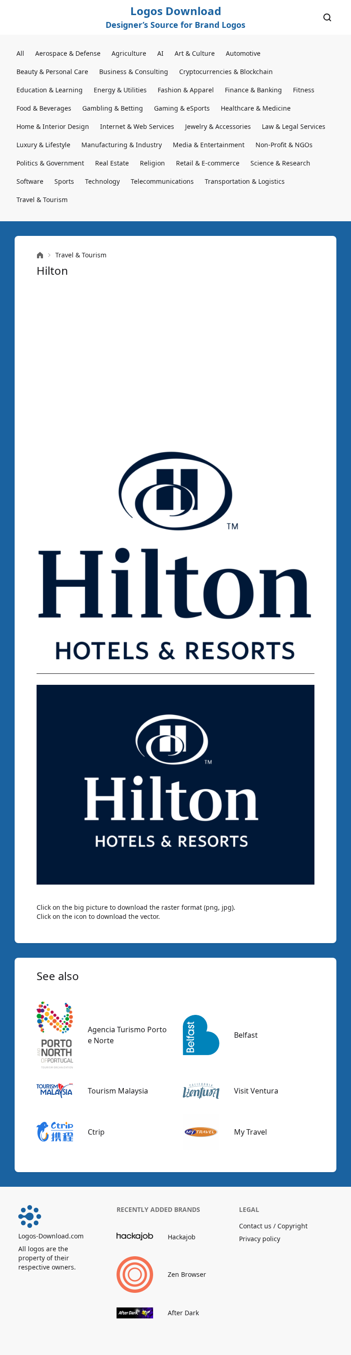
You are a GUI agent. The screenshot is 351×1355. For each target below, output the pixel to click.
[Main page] (40, 255)
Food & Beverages (43, 108)
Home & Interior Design (52, 126)
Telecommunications (162, 181)
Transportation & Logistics (245, 181)
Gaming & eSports (182, 108)
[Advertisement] (175, 364)
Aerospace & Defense (68, 53)
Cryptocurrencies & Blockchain (226, 71)
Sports (64, 181)
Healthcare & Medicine (256, 108)
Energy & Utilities (120, 89)
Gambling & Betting (112, 108)
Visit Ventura (256, 1091)
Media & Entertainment (209, 144)
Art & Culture (195, 53)
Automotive (243, 53)
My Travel (250, 1132)
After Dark (183, 1312)
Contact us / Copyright (273, 1226)
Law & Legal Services (293, 126)
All (20, 53)
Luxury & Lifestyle (43, 144)
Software (29, 181)
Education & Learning (49, 89)
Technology (102, 181)
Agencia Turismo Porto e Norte (127, 1035)
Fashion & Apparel (186, 89)
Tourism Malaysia (118, 1091)
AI (160, 53)
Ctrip (96, 1132)
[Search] (327, 17)
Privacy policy (259, 1238)
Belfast (246, 1035)
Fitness (303, 89)
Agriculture (129, 53)
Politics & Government (50, 163)
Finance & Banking (253, 89)
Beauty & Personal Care (52, 71)
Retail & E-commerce (207, 163)
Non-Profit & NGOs (284, 144)
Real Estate (112, 163)
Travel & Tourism (42, 199)
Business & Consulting (133, 71)
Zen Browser (187, 1274)
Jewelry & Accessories (218, 126)
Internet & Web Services (137, 126)
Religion (152, 163)
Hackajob (182, 1236)
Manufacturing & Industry (121, 144)
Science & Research (280, 163)
